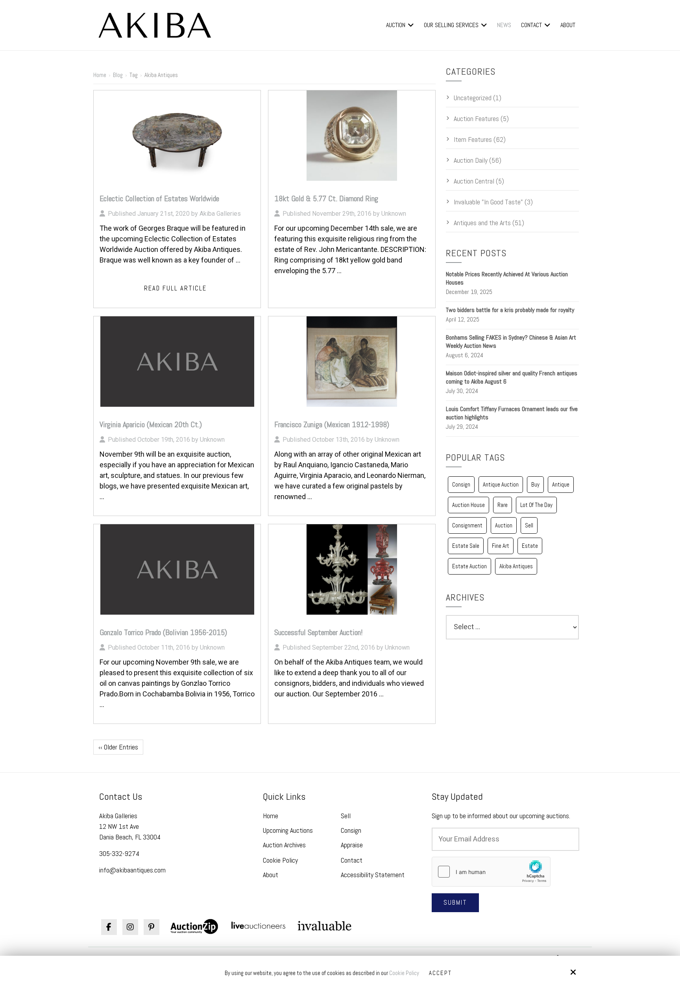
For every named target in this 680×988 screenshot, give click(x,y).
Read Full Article (175, 288)
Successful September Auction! (318, 632)
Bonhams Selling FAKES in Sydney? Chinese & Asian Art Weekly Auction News (511, 341)
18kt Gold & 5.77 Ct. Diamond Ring (326, 198)
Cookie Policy (404, 973)
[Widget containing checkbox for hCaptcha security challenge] (491, 872)
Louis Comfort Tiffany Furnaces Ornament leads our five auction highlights (512, 413)
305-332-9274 (119, 853)
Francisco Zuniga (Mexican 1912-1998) (331, 424)
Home (99, 75)
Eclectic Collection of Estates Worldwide (159, 198)
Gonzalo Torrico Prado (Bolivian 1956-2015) (163, 632)
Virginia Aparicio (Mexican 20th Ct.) (151, 424)
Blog (118, 75)
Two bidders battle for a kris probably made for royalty (510, 310)
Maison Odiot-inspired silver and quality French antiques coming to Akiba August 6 (511, 377)
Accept (440, 973)
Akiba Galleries (220, 213)
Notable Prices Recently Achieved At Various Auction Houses (507, 278)
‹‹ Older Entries (118, 746)
